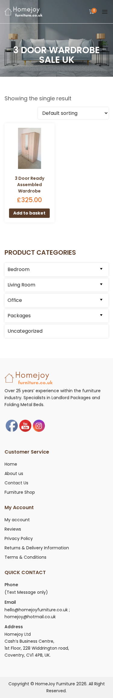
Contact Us (16, 483)
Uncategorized (25, 331)
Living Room (21, 284)
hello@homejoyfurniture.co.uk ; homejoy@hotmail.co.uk (37, 613)
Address (14, 627)
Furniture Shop (20, 492)
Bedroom (19, 269)
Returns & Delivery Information (37, 548)
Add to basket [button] (29, 213)
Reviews (13, 529)
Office (15, 300)
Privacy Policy (19, 538)
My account (17, 520)
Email (10, 602)
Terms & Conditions (25, 557)
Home (11, 464)
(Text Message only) (26, 592)
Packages (19, 315)
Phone (11, 585)
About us (14, 473)
